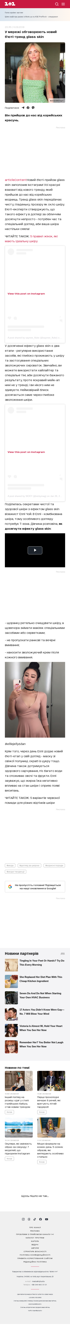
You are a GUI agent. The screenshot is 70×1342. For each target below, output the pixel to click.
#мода (10, 865)
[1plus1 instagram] (23, 1219)
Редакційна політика (35, 1262)
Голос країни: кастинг (14, 13)
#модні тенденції (15, 871)
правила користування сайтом (35, 1258)
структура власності (35, 1251)
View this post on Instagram (26, 293)
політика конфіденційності (35, 1255)
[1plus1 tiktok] (35, 1219)
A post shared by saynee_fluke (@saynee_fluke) (32, 337)
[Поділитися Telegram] (23, 108)
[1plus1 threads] (29, 1219)
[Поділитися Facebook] (28, 107)
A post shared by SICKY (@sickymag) (27, 496)
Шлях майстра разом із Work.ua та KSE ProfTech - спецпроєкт (31, 17)
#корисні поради (54, 865)
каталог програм (35, 1238)
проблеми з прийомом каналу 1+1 (35, 1234)
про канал (35, 1227)
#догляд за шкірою (29, 865)
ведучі (35, 1244)
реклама (35, 1231)
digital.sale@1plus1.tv (35, 1304)
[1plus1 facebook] (40, 1219)
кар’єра (35, 1241)
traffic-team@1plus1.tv (35, 1310)
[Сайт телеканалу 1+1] (10, 4)
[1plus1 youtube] (46, 1219)
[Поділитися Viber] (33, 107)
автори (35, 1248)
